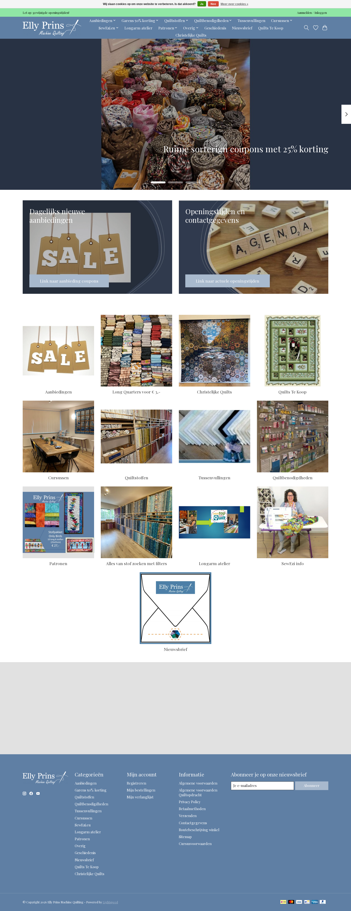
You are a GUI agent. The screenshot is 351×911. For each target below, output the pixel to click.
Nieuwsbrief (242, 27)
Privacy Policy (189, 801)
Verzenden (188, 815)
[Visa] (299, 902)
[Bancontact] (307, 902)
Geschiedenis (215, 27)
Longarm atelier (138, 27)
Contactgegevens (193, 822)
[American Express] (315, 902)
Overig (80, 845)
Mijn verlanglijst (140, 797)
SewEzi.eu (83, 825)
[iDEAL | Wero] (283, 902)
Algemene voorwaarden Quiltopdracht (198, 792)
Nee (213, 4)
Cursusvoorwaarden (195, 843)
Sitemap (185, 836)
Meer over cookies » (234, 4)
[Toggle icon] (306, 27)
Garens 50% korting (90, 790)
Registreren (136, 783)
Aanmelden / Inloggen (312, 13)
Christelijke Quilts (191, 35)
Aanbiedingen (58, 391)
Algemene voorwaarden (198, 783)
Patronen (58, 563)
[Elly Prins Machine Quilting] (52, 27)
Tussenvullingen (251, 20)
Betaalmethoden (192, 808)
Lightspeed (110, 902)
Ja (201, 4)
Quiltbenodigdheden (293, 477)
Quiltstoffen (136, 477)
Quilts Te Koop (270, 27)
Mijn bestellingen (141, 790)
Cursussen (58, 477)
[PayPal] (323, 902)
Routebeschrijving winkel (199, 829)
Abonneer (311, 785)
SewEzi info (293, 563)
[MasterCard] (291, 902)
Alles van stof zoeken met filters (136, 563)
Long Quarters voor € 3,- (136, 391)
